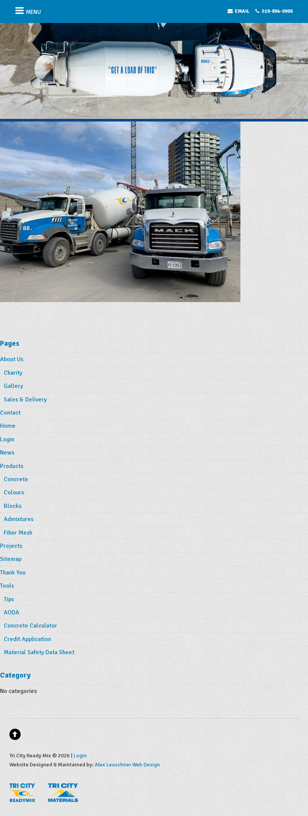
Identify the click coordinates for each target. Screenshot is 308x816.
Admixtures (18, 519)
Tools (7, 586)
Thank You (13, 572)
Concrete (16, 479)
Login (7, 439)
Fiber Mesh (18, 532)
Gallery (13, 386)
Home (7, 426)
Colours (14, 492)
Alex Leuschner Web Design (127, 764)
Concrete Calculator (30, 625)
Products (11, 466)
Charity (13, 373)
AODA (11, 612)
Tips (9, 599)
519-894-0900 (277, 11)
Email (242, 11)
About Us (11, 359)
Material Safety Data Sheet (39, 652)
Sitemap (10, 559)
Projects (11, 546)
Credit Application (27, 639)
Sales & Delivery (25, 399)
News (7, 452)
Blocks (12, 506)
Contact (10, 412)
